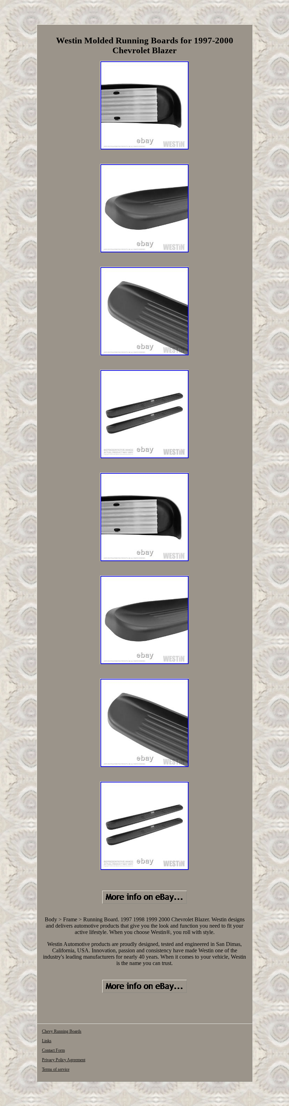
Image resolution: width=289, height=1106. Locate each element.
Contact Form (53, 1050)
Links (46, 1040)
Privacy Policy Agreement (63, 1059)
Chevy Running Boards (61, 1031)
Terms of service (55, 1069)
